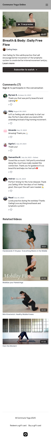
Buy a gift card (35, 425)
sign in (6, 88)
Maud (10, 198)
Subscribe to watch (24, 69)
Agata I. (12, 144)
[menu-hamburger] (46, 4)
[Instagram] (25, 434)
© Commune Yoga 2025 (25, 418)
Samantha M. (14, 157)
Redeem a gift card (18, 425)
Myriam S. (13, 95)
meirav (11, 179)
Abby (10, 111)
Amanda (12, 130)
